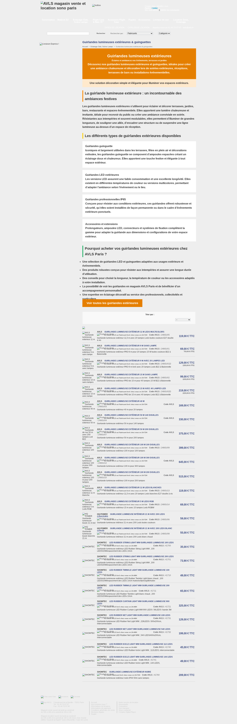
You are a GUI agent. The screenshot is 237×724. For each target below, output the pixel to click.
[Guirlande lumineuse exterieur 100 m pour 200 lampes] (89, 482)
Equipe (93, 714)
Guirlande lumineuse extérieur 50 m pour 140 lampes (120, 423)
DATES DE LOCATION (114, 27)
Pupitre (132, 20)
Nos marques (124, 708)
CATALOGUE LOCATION (138, 27)
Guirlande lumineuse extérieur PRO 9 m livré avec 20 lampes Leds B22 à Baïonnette (134, 367)
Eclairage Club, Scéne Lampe (80, 21)
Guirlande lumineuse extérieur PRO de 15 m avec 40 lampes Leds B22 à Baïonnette (134, 394)
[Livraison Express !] (49, 44)
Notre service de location (128, 702)
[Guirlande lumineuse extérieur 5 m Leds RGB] (89, 509)
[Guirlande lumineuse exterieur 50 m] (89, 423)
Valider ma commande (170, 10)
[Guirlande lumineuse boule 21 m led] (89, 523)
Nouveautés (123, 704)
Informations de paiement (101, 708)
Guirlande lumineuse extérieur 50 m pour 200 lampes (120, 438)
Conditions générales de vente (103, 710)
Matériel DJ (63, 20)
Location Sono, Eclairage (181, 21)
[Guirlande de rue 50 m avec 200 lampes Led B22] (89, 439)
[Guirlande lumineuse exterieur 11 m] (89, 339)
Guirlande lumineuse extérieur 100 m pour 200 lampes (121, 480)
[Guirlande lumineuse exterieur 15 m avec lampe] (89, 396)
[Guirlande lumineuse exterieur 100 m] (89, 452)
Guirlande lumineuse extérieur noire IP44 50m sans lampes (123, 678)
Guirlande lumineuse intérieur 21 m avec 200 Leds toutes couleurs (126, 522)
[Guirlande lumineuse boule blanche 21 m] (89, 538)
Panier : (148, 8)
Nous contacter (125, 710)
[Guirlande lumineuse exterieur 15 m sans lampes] (89, 382)
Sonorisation (48, 20)
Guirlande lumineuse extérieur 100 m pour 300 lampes (121, 466)
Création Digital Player (127, 712)
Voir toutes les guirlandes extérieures (112, 303)
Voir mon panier (151, 10)
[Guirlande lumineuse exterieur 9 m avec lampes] (89, 368)
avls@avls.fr (188, 27)
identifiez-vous (162, 6)
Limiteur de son (161, 20)
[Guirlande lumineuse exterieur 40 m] (89, 409)
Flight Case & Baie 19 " (98, 21)
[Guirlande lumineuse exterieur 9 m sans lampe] (89, 354)
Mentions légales (97, 712)
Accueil (85, 46)
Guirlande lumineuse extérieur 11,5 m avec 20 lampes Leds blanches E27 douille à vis (135, 494)
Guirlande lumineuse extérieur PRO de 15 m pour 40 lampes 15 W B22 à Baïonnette (134, 381)
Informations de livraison (100, 706)
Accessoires (144, 20)
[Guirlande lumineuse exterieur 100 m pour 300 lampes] (89, 467)
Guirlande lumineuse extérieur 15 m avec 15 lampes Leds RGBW (125, 507)
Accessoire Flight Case (116, 21)
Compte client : (151, 6)
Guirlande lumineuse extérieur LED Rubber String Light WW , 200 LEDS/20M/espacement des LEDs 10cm (125, 563)
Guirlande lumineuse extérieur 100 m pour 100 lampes (121, 451)
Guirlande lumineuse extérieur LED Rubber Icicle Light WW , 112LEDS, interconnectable (135, 650)
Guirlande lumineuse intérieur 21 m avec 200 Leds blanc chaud (125, 537)
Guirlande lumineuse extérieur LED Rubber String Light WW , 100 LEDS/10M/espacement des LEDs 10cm (125, 550)
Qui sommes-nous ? (99, 704)
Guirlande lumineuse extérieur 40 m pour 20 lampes (120, 409)
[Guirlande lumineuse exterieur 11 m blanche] (89, 495)
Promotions (123, 706)
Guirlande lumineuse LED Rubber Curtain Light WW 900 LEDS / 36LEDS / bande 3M (134, 610)
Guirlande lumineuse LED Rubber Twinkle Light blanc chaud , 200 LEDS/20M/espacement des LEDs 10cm (126, 595)
